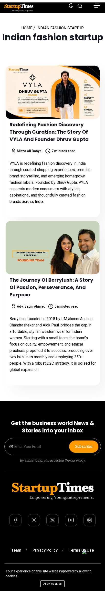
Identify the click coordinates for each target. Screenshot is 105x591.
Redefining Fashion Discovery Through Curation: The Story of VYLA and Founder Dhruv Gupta (49, 132)
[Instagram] (34, 520)
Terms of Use (81, 550)
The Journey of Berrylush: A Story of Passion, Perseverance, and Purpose (51, 287)
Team (16, 550)
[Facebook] (15, 520)
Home (26, 28)
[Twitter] (52, 520)
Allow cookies (52, 583)
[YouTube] (71, 520)
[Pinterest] (90, 520)
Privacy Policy (45, 550)
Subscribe (83, 446)
